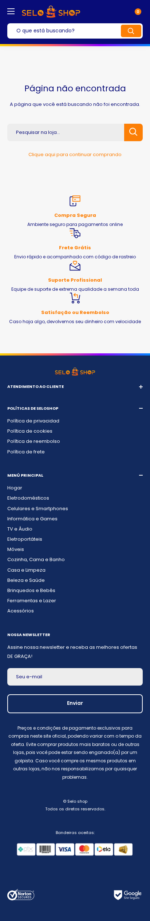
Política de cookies (29, 431)
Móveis (15, 549)
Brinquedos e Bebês (31, 590)
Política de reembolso (33, 441)
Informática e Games (32, 518)
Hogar (14, 487)
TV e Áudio (19, 528)
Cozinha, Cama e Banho (36, 559)
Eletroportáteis (24, 539)
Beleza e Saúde (26, 580)
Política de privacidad (33, 420)
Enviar (75, 703)
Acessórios (20, 610)
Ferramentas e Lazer (31, 600)
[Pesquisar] (131, 31)
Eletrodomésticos (28, 498)
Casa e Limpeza (26, 570)
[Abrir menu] (11, 11)
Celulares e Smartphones (37, 508)
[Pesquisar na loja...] (133, 132)
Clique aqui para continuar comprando (75, 154)
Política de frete (26, 451)
